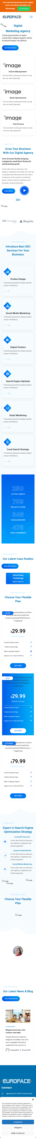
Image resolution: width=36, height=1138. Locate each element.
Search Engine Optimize (18, 381)
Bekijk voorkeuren (18, 1133)
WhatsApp (24, 9)
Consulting (10, 1026)
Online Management (18, 71)
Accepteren (18, 1122)
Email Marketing (18, 415)
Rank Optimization (18, 98)
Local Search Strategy (18, 449)
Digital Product (18, 347)
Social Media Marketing (18, 313)
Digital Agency (18, 581)
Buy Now (18, 666)
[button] (33, 1099)
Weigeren (18, 1128)
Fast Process (18, 124)
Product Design (18, 279)
